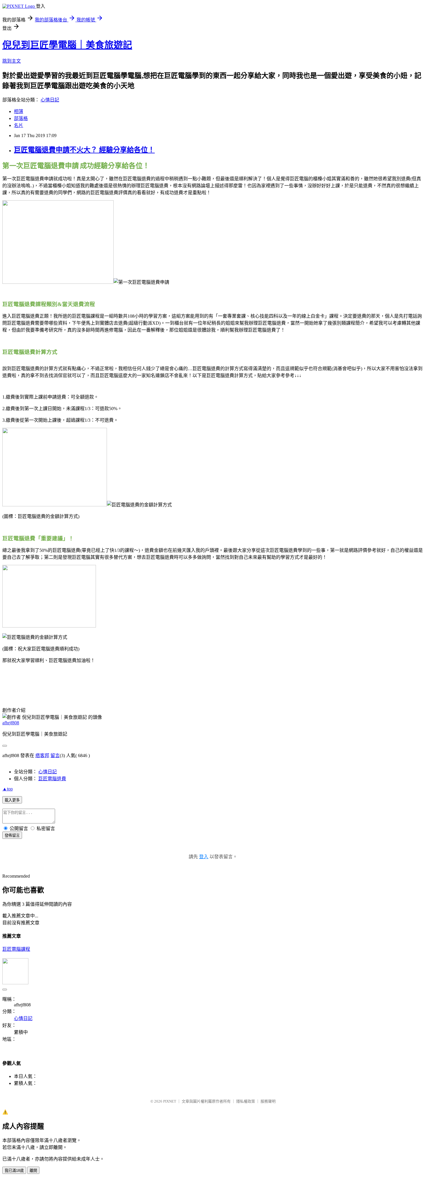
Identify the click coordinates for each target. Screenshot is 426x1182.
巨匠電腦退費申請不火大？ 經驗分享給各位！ (84, 150)
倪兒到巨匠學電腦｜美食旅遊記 (67, 45)
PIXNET (169, 1101)
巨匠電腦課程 (16, 949)
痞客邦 (42, 755)
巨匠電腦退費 (52, 778)
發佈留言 (12, 835)
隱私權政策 (245, 1101)
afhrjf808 (10, 722)
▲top (7, 788)
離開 (33, 1170)
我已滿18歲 (14, 1170)
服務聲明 (268, 1101)
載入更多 (12, 800)
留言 (55, 755)
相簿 (18, 111)
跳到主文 (11, 61)
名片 (18, 125)
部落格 (21, 118)
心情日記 (50, 99)
